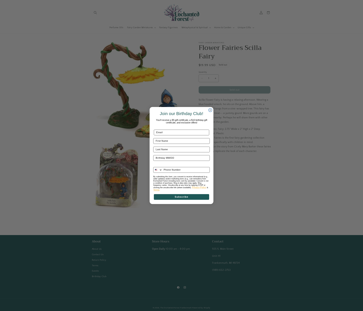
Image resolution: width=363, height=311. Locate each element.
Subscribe (181, 197)
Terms (156, 190)
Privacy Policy (199, 187)
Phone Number (162, 165)
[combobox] (157, 170)
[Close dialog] (210, 110)
